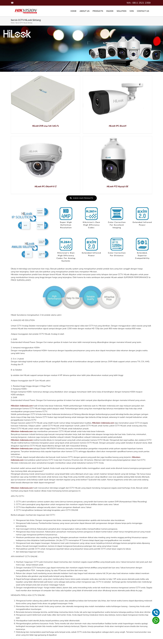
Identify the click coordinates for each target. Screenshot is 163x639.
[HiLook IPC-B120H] (115, 77)
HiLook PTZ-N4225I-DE (117, 186)
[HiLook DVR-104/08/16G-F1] (43, 77)
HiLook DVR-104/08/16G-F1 (45, 126)
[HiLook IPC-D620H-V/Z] (43, 137)
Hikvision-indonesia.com (22, 405)
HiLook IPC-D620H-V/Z (46, 186)
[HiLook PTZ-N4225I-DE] (115, 137)
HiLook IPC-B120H (117, 126)
